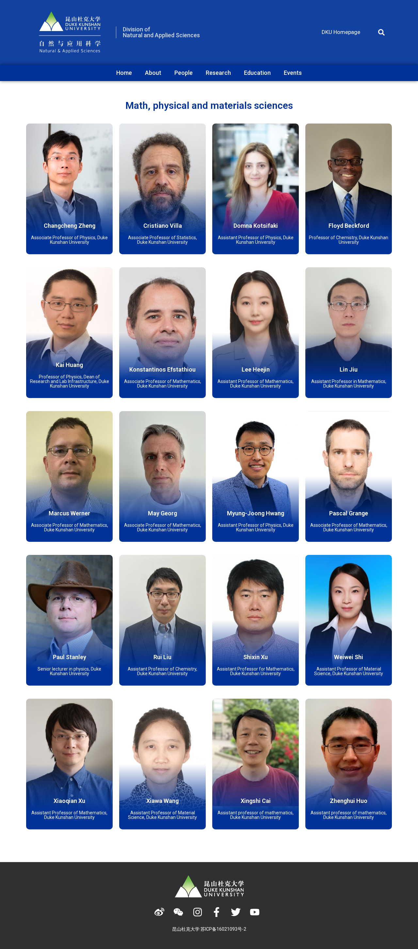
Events (293, 72)
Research (218, 72)
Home (124, 72)
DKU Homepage (341, 32)
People (183, 72)
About (153, 72)
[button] (381, 32)
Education (257, 72)
